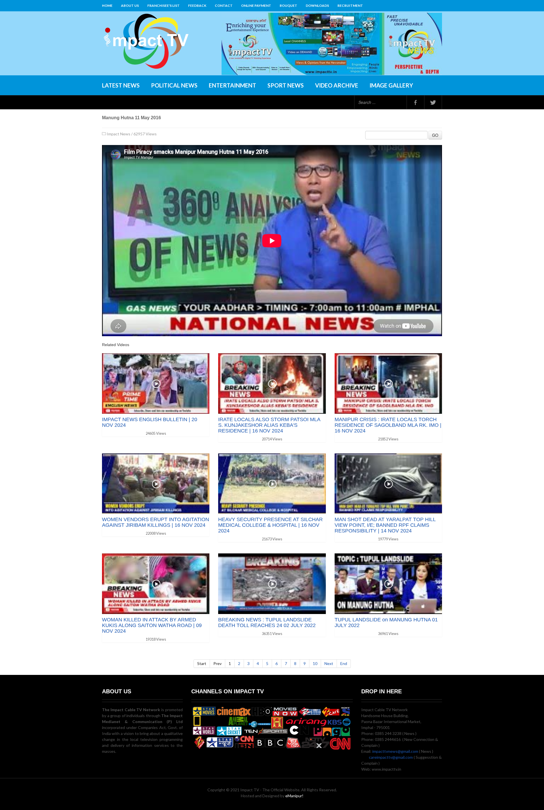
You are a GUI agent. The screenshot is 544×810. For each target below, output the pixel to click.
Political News (174, 85)
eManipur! (294, 795)
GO (435, 135)
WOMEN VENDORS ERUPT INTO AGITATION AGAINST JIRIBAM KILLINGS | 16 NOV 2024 (155, 522)
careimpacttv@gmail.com (391, 757)
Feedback (197, 5)
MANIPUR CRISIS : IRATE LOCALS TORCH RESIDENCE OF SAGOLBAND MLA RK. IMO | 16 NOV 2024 (388, 425)
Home (107, 5)
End (343, 663)
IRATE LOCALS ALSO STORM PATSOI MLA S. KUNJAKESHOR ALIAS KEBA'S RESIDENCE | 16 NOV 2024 (269, 425)
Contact (224, 5)
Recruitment (350, 5)
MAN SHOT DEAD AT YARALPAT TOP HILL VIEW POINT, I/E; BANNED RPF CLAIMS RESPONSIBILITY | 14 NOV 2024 (385, 525)
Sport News (285, 85)
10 (315, 663)
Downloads (317, 5)
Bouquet (288, 5)
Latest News (121, 85)
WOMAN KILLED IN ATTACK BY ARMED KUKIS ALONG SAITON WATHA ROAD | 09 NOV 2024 (152, 625)
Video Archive (336, 85)
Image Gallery (391, 85)
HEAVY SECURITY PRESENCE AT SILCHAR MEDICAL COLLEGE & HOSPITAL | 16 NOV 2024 (270, 525)
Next (328, 663)
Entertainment (232, 85)
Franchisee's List (163, 5)
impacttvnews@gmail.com (395, 751)
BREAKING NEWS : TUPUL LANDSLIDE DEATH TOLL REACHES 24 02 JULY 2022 (267, 622)
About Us (130, 5)
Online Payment (256, 5)
